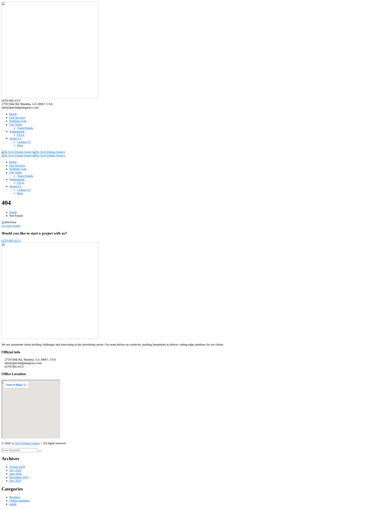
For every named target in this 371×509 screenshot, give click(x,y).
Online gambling (19, 500)
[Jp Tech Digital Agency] (17, 152)
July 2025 (15, 480)
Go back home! (11, 225)
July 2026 (15, 470)
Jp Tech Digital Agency (26, 443)
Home (13, 212)
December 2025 (19, 477)
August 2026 (17, 466)
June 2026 (15, 473)
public (13, 504)
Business (14, 497)
